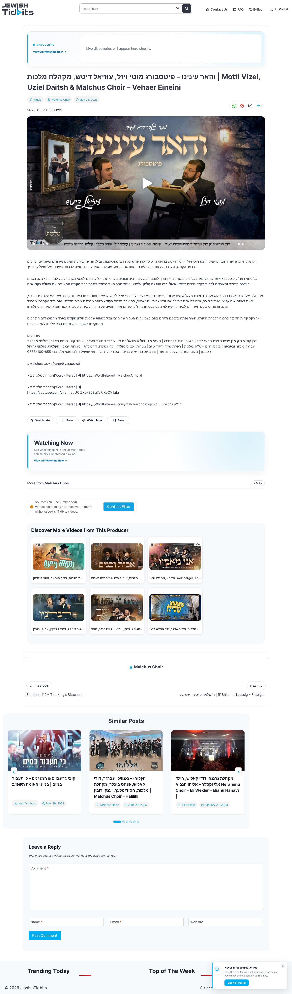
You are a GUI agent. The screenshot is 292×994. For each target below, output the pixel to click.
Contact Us (219, 9)
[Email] (249, 105)
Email (116, 922)
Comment (39, 868)
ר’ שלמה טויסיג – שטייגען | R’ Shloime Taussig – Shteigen (222, 690)
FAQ (241, 9)
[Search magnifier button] (186, 8)
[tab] (117, 822)
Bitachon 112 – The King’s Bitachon (54, 690)
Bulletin (259, 9)
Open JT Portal (237, 982)
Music (38, 99)
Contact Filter (118, 506)
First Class (188, 805)
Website (196, 922)
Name (36, 922)
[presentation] (44, 750)
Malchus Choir (61, 99)
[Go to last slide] (14, 772)
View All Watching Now (49, 51)
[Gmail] (242, 105)
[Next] (238, 772)
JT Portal (281, 9)
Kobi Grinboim (27, 803)
